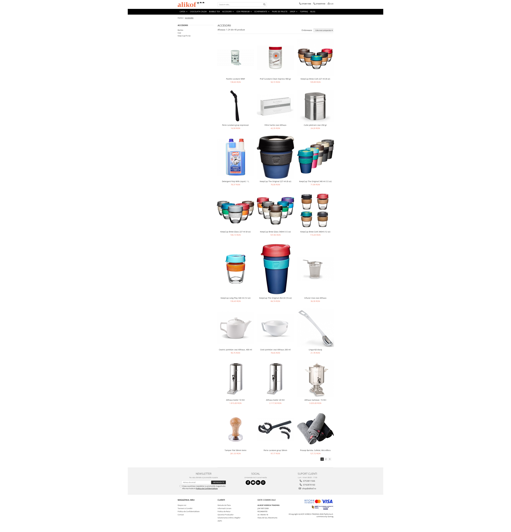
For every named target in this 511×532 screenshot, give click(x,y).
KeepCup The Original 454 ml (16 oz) (275, 298)
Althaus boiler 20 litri (275, 400)
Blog (312, 11)
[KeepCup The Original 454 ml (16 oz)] (275, 268)
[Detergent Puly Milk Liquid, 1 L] (235, 157)
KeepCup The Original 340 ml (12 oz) (315, 181)
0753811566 (309, 481)
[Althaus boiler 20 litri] (275, 378)
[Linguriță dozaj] (315, 327)
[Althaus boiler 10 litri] (235, 378)
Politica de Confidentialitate (207, 488)
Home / (181, 18)
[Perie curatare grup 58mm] (275, 429)
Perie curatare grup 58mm (275, 450)
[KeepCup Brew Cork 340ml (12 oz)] (315, 210)
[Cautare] (264, 4)
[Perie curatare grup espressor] (235, 106)
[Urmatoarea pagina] (329, 459)
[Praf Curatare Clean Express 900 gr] (275, 57)
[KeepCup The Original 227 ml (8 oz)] (275, 157)
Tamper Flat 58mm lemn (235, 450)
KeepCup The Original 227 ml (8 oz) (275, 181)
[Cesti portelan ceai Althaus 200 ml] (275, 328)
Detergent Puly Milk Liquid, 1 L (235, 181)
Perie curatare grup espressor (235, 125)
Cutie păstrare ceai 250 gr (315, 125)
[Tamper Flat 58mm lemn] (235, 429)
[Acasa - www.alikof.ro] (191, 4)
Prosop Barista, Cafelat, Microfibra (315, 450)
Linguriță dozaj (315, 349)
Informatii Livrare (224, 508)
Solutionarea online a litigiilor (229, 517)
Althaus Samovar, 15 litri (315, 400)
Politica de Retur (224, 511)
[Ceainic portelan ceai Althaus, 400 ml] (235, 327)
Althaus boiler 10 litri (235, 400)
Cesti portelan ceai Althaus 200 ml (275, 349)
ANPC (220, 521)
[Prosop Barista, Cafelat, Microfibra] (315, 429)
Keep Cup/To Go (184, 36)
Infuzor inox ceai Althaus (315, 298)
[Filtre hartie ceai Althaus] (275, 106)
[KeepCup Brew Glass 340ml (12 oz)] (275, 210)
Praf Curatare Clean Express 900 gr (275, 79)
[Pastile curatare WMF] (235, 57)
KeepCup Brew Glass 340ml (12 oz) (275, 231)
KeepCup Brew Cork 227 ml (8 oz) (315, 79)
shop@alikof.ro (309, 488)
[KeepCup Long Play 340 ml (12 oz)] (235, 268)
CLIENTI (221, 500)
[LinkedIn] (258, 482)
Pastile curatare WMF (235, 79)
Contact (181, 514)
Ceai (179, 33)
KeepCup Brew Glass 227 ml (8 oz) (235, 231)
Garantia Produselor (226, 514)
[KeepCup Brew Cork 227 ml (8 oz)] (315, 57)
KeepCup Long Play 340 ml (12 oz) (235, 298)
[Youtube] (253, 482)
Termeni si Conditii (185, 508)
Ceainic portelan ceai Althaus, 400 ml (235, 349)
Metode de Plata (224, 505)
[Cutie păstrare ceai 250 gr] (315, 105)
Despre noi (182, 505)
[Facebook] (248, 482)
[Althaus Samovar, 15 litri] (315, 378)
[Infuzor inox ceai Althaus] (315, 268)
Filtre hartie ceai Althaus (275, 125)
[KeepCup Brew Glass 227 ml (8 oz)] (235, 210)
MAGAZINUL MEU (186, 500)
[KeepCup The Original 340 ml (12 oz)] (315, 157)
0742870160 (309, 484)
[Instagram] (263, 482)
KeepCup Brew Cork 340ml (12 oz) (315, 231)
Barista (180, 30)
